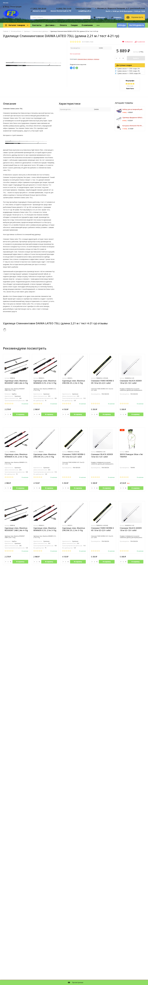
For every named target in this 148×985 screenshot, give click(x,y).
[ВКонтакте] (71, 68)
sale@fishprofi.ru (84, 11)
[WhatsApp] (77, 68)
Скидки (74, 25)
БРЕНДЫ (122, 25)
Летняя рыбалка (16, 31)
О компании (87, 25)
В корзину (20, 414)
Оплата (63, 25)
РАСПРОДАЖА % (136, 25)
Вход (7, 7)
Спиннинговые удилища (40, 31)
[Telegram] (74, 68)
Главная (5, 31)
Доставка (49, 25)
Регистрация (15, 7)
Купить (136, 58)
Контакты (36, 25)
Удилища (27, 31)
